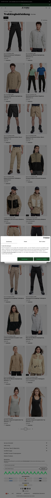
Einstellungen (25, 259)
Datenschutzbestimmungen (9, 252)
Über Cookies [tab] (42, 241)
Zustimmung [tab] (9, 241)
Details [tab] (25, 241)
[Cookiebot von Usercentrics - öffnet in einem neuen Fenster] (44, 238)
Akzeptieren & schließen (41, 259)
